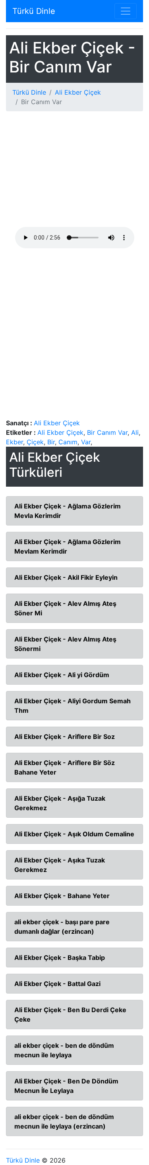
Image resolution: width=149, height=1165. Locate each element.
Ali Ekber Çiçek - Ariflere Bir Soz (64, 736)
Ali (135, 432)
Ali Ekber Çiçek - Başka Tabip (59, 957)
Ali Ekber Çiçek (78, 92)
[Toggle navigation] (125, 11)
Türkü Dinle (33, 11)
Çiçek (35, 442)
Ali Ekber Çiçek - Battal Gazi (57, 984)
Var (86, 442)
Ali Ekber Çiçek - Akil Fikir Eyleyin (66, 577)
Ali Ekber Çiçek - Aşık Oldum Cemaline (74, 834)
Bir (51, 442)
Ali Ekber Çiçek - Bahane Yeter (62, 896)
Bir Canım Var (107, 432)
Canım (67, 442)
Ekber (14, 442)
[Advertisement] (74, 172)
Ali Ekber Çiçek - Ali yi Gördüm (61, 675)
